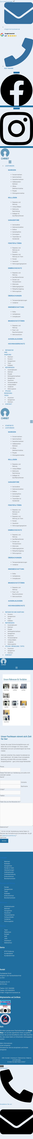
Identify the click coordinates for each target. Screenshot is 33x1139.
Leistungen (9, 166)
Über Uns (3, 926)
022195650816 (10, 990)
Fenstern (10, 359)
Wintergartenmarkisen (14, 376)
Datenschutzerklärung (9, 835)
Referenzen (9, 367)
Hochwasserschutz (16, 344)
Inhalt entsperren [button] (5, 1045)
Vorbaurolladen (12, 384)
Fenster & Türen (14, 243)
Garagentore (13, 220)
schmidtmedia (16, 1060)
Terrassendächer (12, 382)
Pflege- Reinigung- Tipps (8, 393)
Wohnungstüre (12, 389)
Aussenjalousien (12, 370)
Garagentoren (11, 361)
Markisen (12, 170)
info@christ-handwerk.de (12, 992)
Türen (9, 363)
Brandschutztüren (16, 321)
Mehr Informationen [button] (6, 1043)
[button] (6, 162)
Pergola (10, 374)
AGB (3, 1058)
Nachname (24, 786)
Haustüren (11, 380)
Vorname (23, 782)
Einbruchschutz (15, 268)
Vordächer (11, 387)
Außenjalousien (15, 339)
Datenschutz (21, 1058)
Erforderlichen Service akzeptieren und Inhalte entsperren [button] (14, 1049)
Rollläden (12, 198)
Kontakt (8, 404)
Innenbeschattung (16, 307)
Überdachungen (15, 296)
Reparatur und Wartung (8, 352)
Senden (4, 841)
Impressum (14, 1058)
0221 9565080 (9, 988)
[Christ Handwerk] (3, 662)
